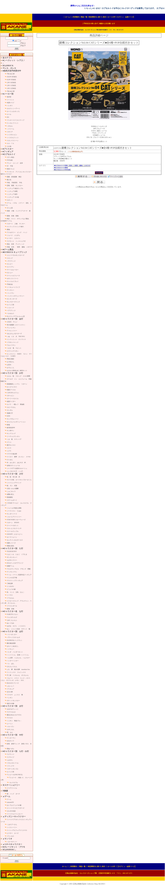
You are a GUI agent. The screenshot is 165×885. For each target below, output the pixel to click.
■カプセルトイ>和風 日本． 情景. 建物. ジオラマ (72, 165)
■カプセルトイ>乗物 (61, 167)
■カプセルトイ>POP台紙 (62, 169)
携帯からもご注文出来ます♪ (82, 6)
